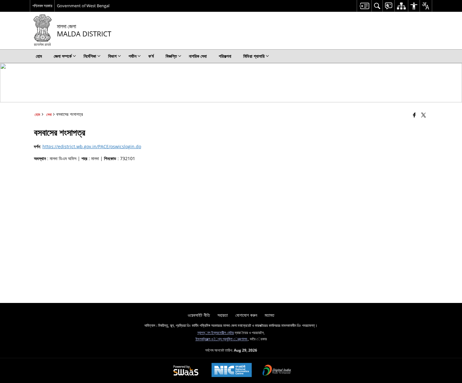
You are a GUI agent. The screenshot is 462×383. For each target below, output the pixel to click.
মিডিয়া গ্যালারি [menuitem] (254, 56)
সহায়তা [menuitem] (222, 315)
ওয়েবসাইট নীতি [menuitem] (199, 315)
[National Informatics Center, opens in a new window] (231, 370)
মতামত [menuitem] (269, 315)
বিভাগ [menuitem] (112, 56)
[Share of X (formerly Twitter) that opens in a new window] (423, 114)
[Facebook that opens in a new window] (414, 114)
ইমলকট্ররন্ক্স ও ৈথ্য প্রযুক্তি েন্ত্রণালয (221, 338)
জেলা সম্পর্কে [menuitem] (63, 56)
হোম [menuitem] (39, 56)
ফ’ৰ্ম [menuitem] (151, 56)
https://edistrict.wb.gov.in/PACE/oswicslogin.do (91, 146)
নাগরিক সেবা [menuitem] (198, 56)
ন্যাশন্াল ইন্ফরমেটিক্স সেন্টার (215, 332)
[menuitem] (364, 6)
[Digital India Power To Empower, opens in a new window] (277, 371)
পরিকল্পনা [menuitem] (225, 56)
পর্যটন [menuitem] (132, 56)
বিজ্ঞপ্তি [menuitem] (171, 56)
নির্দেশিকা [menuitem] (90, 56)
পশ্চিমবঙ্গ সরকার (42, 5)
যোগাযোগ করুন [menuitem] (246, 315)
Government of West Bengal (83, 5)
